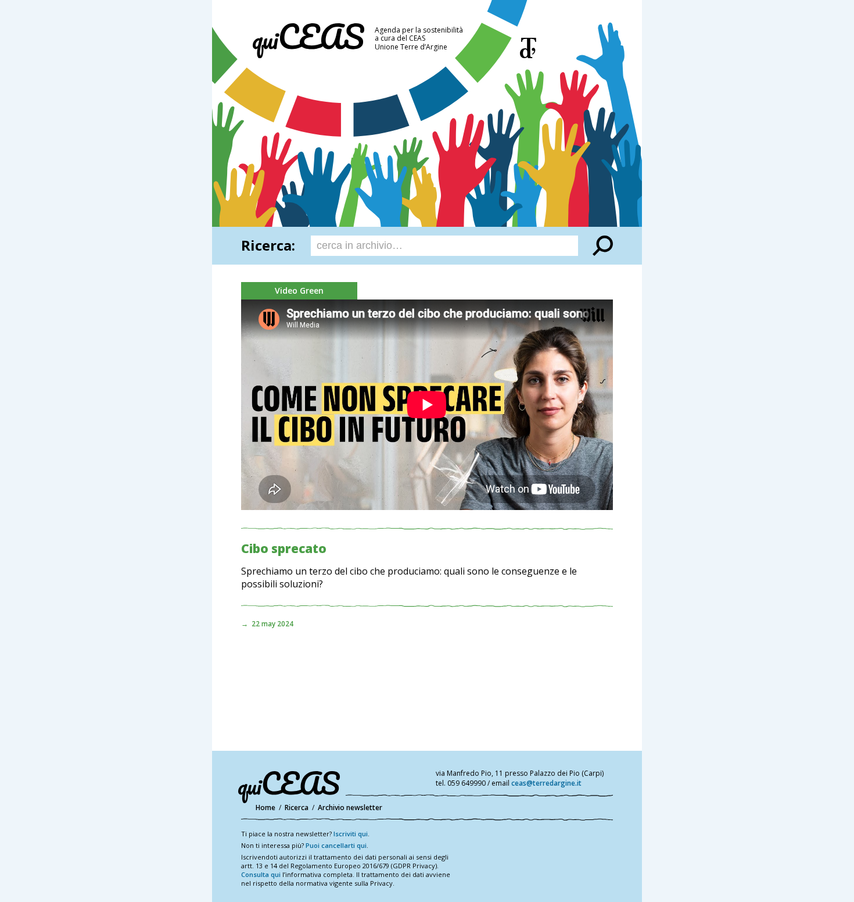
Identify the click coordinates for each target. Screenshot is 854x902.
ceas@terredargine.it (546, 783)
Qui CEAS (308, 40)
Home (265, 807)
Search (603, 246)
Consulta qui (261, 874)
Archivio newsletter (350, 807)
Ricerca (296, 807)
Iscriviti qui (350, 833)
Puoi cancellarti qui (336, 845)
